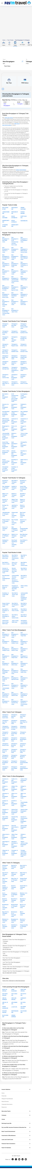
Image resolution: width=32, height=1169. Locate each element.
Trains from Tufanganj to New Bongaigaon (13, 980)
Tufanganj (19, 103)
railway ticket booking (21, 169)
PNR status (17, 123)
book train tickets (9, 117)
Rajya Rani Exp (6, 100)
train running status (6, 125)
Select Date (26, 102)
